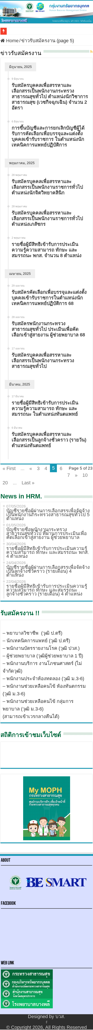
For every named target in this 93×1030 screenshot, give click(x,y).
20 (5, 482)
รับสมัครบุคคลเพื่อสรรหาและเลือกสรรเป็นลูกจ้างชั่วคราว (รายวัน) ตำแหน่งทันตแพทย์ (49, 439)
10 (85, 475)
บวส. (60, 1016)
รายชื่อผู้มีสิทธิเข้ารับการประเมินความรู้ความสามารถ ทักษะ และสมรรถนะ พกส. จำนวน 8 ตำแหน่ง (47, 250)
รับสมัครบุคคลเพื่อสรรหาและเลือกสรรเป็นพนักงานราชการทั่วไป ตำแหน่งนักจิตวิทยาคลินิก (47, 187)
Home (12, 40)
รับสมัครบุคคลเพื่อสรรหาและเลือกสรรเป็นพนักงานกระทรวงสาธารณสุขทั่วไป (43, 360)
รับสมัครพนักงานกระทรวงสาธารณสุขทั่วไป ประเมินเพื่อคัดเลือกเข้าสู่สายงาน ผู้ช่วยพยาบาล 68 (48, 329)
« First (9, 468)
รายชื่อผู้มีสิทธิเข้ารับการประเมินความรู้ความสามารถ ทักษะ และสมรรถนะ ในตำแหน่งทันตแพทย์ (45, 408)
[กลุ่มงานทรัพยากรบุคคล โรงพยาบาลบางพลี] (46, 12)
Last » (28, 482)
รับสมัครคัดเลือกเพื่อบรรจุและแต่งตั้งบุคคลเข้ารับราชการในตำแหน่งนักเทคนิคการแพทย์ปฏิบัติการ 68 (49, 297)
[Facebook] (46, 1022)
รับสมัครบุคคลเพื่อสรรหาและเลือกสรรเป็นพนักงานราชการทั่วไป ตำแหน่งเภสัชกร (47, 218)
